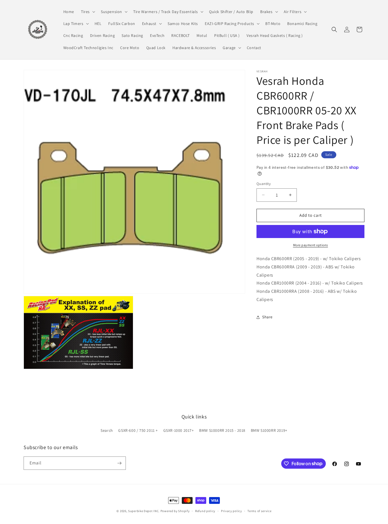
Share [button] (267, 316)
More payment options (310, 245)
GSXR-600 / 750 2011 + (138, 430)
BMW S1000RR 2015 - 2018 (222, 430)
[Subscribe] (119, 463)
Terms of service (259, 511)
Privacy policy (231, 511)
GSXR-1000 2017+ (178, 430)
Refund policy (205, 511)
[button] (87, 12)
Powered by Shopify (175, 511)
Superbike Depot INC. (144, 511)
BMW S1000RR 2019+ (269, 430)
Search (107, 430)
